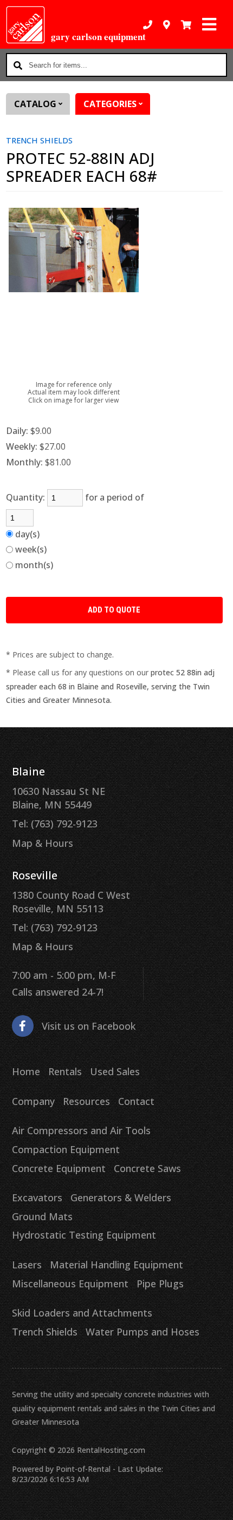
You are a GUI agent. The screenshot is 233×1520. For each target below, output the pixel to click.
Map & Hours (42, 843)
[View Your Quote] (186, 24)
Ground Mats (42, 1216)
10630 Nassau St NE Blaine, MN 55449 (58, 798)
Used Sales (115, 1071)
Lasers (27, 1264)
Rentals (65, 1071)
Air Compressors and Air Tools (81, 1130)
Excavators (37, 1197)
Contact (136, 1101)
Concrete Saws (147, 1168)
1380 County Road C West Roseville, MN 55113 (71, 902)
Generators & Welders (120, 1197)
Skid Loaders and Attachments (82, 1312)
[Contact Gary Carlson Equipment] (166, 24)
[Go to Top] (218, 1505)
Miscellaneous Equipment (70, 1283)
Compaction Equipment (66, 1149)
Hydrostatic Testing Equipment (84, 1234)
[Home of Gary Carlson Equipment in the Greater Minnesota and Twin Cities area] (26, 25)
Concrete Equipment (59, 1168)
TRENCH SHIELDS (39, 140)
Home (26, 1071)
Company (33, 1101)
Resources (86, 1101)
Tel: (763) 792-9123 (55, 823)
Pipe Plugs (160, 1283)
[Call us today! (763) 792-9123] (147, 24)
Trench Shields (44, 1331)
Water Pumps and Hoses (142, 1331)
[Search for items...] (18, 65)
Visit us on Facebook (88, 1025)
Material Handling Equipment (116, 1264)
